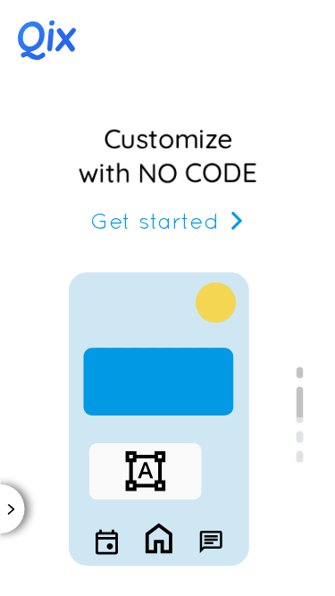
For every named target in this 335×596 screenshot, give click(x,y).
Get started (154, 220)
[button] (53, 40)
